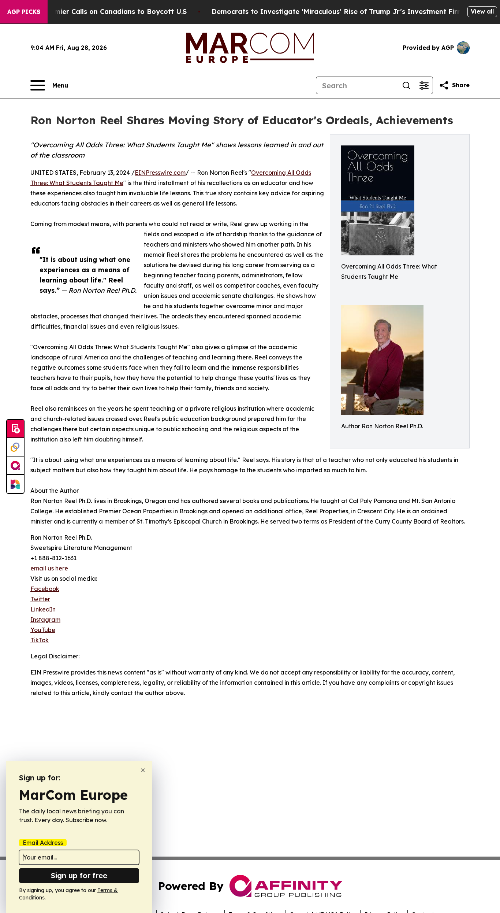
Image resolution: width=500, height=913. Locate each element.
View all (482, 11)
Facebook (44, 588)
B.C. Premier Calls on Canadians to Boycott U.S (108, 11)
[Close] (142, 770)
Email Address (43, 842)
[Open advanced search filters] (424, 85)
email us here (49, 568)
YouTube (42, 629)
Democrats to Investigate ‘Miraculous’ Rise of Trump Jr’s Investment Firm (337, 11)
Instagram (45, 619)
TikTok (39, 640)
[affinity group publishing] (15, 465)
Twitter (40, 599)
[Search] (406, 85)
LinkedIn (43, 609)
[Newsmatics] (15, 484)
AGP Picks (23, 11)
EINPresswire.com (160, 172)
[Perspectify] (15, 447)
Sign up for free (79, 875)
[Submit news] (15, 429)
